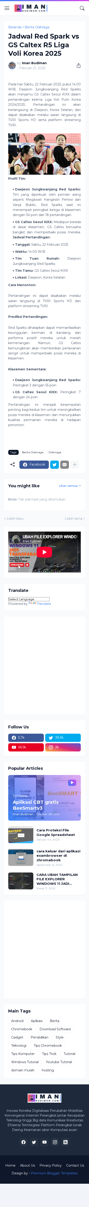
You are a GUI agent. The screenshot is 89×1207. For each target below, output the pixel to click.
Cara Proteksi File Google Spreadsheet (56, 832)
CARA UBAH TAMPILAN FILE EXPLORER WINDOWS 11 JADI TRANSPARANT (57, 879)
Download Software (55, 1029)
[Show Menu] (7, 8)
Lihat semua (68, 486)
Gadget (17, 1037)
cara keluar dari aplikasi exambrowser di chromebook (58, 855)
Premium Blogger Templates (54, 1173)
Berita (54, 1021)
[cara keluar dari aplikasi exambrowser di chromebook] (20, 857)
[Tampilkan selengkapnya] (74, 465)
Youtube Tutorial (59, 1062)
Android (17, 1021)
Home (10, 1165)
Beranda (14, 27)
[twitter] (34, 1142)
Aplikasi (36, 1021)
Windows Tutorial (25, 1062)
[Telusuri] (82, 8)
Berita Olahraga (37, 27)
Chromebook (21, 1029)
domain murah (22, 1070)
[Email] (64, 465)
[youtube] (44, 1142)
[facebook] (23, 1142)
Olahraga (54, 452)
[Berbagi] (77, 65)
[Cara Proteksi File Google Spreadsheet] (20, 834)
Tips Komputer (23, 1054)
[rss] (65, 1142)
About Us (27, 1165)
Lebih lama (73, 519)
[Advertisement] (44, 665)
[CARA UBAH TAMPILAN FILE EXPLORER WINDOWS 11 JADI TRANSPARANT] (20, 880)
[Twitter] (54, 465)
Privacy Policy (50, 1165)
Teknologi (18, 1046)
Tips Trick (49, 1054)
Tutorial (69, 1054)
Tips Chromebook (48, 1046)
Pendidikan (39, 1037)
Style (60, 1037)
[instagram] (55, 1142)
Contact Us (75, 1165)
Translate (44, 604)
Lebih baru (15, 519)
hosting (48, 1070)
